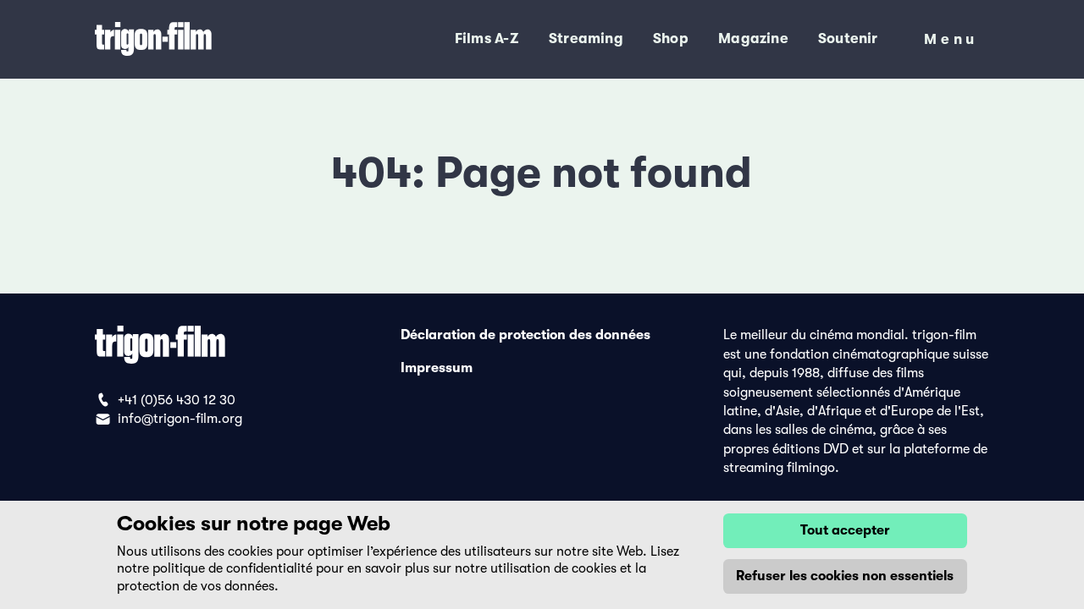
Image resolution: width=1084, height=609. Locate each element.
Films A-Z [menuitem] (487, 38)
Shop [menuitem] (671, 38)
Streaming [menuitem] (586, 38)
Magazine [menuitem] (753, 38)
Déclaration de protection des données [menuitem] (525, 335)
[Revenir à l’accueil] (205, 39)
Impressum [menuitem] (437, 368)
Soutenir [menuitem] (848, 38)
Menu (951, 42)
